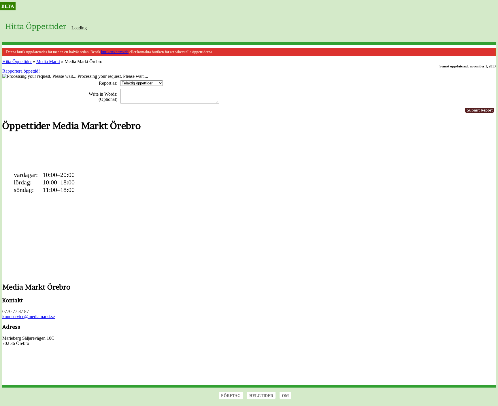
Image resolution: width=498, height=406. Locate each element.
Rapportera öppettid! (21, 71)
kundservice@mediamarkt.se (28, 316)
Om (285, 396)
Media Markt (48, 61)
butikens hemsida (115, 52)
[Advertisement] (107, 151)
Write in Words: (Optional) (103, 97)
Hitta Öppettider (35, 26)
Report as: (108, 83)
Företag (231, 396)
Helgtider (261, 396)
